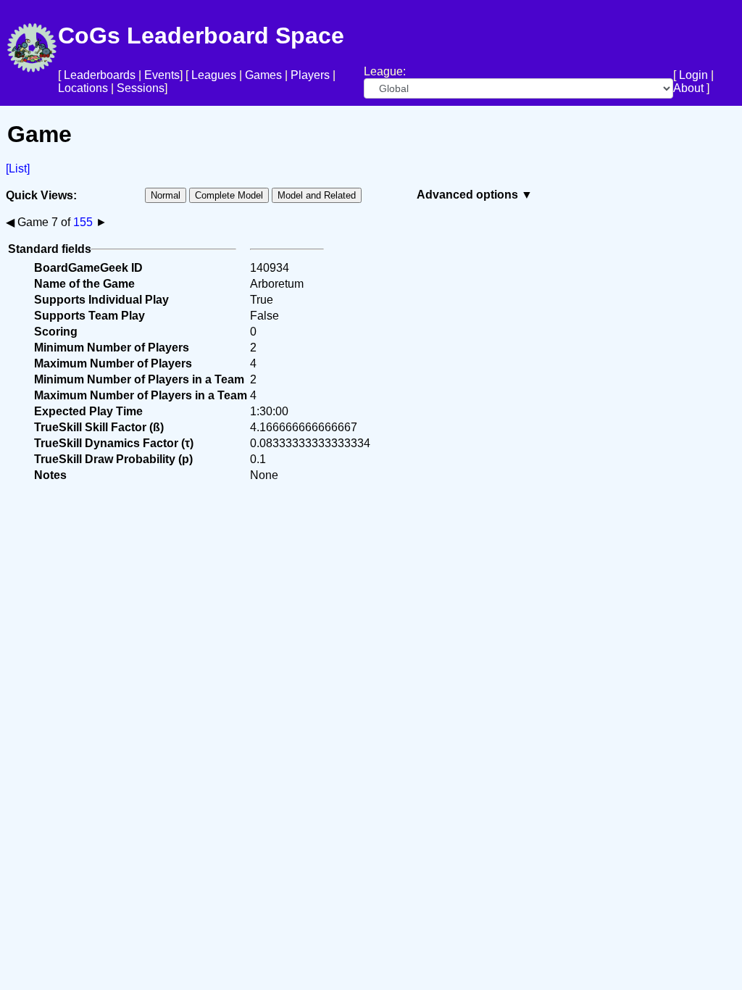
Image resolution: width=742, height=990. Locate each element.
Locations (83, 88)
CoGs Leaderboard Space (201, 35)
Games (263, 75)
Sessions (140, 88)
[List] (18, 168)
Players (310, 75)
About (688, 88)
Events (162, 75)
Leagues (213, 75)
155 (83, 222)
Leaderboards (100, 75)
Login (693, 75)
